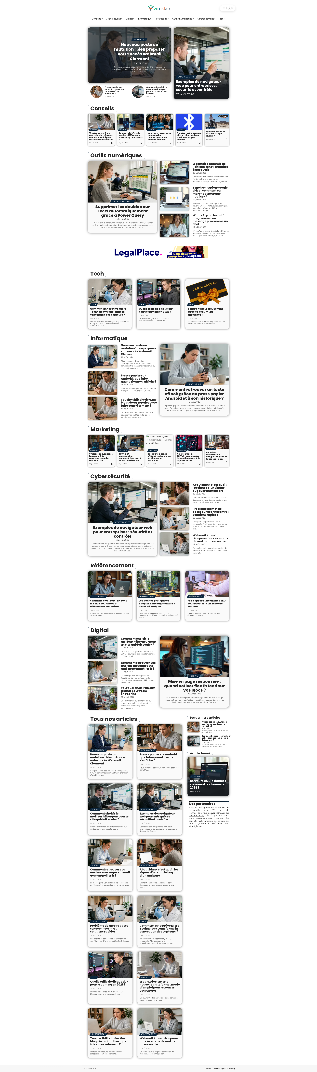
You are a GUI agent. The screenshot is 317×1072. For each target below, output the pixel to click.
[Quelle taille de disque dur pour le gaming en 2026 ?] (158, 292)
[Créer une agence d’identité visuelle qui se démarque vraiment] (159, 443)
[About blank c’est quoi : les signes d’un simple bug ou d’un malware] (174, 493)
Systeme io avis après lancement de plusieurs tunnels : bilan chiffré (101, 457)
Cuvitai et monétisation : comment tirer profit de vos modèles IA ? (130, 457)
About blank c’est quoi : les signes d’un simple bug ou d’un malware (210, 488)
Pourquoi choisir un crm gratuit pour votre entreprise (138, 691)
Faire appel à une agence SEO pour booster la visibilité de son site (206, 603)
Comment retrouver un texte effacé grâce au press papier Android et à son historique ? (194, 394)
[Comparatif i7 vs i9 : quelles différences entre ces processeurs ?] (130, 122)
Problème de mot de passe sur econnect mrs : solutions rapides (211, 512)
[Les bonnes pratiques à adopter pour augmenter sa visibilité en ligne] (158, 584)
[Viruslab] (158, 8)
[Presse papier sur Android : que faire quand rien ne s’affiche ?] (96, 92)
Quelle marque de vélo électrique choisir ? (215, 133)
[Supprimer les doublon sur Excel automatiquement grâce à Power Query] (122, 182)
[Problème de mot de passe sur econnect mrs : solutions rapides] (174, 518)
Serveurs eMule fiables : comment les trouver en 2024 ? (208, 784)
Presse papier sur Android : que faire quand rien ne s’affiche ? (114, 90)
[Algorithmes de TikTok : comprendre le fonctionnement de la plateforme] (189, 443)
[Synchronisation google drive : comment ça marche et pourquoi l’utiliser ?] (174, 199)
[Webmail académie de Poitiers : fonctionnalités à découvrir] (174, 172)
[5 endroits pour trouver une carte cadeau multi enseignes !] (207, 292)
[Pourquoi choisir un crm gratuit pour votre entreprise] (102, 697)
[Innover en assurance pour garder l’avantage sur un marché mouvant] (159, 122)
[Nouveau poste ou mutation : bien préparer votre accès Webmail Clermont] (102, 356)
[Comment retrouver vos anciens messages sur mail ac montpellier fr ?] (102, 672)
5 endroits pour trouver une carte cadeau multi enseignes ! (205, 311)
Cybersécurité (186, 76)
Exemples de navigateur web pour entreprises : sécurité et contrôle (198, 85)
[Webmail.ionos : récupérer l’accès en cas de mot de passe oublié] (174, 544)
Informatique (139, 39)
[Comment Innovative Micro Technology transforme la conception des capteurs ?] (110, 292)
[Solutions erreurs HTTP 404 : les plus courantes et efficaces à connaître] (110, 584)
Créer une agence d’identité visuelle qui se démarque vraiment (159, 457)
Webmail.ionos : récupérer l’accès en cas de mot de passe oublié (210, 538)
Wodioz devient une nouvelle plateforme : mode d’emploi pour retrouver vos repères (101, 136)
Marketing (104, 429)
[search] (224, 8)
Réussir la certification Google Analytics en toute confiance (216, 455)
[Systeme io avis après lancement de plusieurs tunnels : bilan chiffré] (101, 443)
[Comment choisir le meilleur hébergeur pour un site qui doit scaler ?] (138, 92)
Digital (99, 630)
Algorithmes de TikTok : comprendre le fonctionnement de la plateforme (188, 457)
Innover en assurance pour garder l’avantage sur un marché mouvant (159, 136)
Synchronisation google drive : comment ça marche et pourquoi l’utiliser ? (210, 192)
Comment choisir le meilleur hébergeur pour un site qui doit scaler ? (156, 90)
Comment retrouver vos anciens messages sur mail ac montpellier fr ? (138, 666)
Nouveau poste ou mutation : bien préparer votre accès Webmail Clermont (139, 51)
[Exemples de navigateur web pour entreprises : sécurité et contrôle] (201, 63)
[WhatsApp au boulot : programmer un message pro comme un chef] (174, 225)
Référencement (112, 565)
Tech (97, 274)
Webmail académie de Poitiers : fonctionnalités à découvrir (210, 167)
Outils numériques (116, 155)
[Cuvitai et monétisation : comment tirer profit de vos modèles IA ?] (130, 443)
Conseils (93, 129)
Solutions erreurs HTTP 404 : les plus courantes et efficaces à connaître (108, 603)
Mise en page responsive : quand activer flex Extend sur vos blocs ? (194, 686)
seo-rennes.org (196, 815)
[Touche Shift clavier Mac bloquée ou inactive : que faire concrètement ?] (102, 408)
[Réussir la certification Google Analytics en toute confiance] (217, 442)
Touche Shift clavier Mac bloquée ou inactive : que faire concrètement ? (139, 402)
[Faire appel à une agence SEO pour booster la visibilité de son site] (207, 584)
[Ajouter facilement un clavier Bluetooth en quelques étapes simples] (189, 122)
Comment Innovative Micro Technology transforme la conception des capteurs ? (108, 311)
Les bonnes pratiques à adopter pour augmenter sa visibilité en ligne (157, 603)
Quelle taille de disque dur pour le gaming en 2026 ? (156, 310)
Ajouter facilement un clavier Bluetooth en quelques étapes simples (189, 136)
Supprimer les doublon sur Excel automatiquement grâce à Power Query (122, 211)
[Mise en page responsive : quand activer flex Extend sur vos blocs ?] (194, 656)
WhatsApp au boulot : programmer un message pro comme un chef (210, 219)
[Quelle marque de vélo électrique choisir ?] (217, 121)
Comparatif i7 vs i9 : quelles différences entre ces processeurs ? (131, 136)
